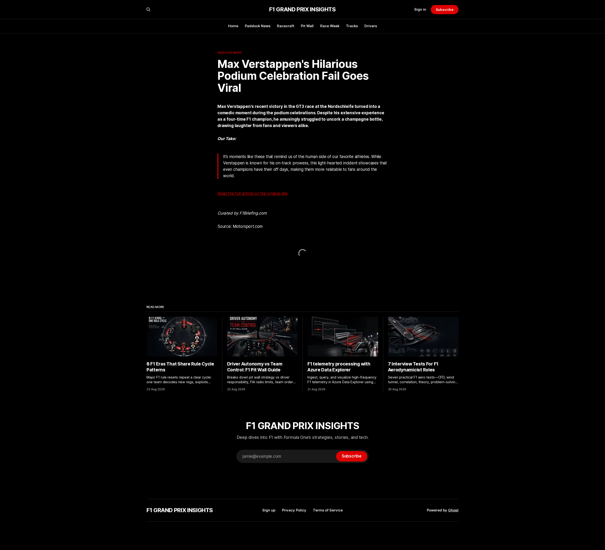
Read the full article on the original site (252, 193)
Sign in (420, 9)
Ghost (453, 510)
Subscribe (445, 9)
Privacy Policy (294, 510)
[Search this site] (148, 9)
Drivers (370, 26)
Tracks (352, 26)
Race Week (329, 26)
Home (233, 26)
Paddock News (257, 26)
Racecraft (285, 26)
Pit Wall (307, 26)
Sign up (268, 510)
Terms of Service (328, 510)
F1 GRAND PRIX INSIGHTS (302, 9)
